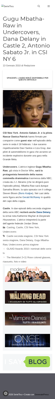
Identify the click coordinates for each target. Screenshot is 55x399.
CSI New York (31, 227)
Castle (19, 227)
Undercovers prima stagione (23, 244)
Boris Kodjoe (25, 193)
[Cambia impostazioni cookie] (5, 393)
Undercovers (9, 231)
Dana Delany (43, 212)
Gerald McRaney (31, 197)
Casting (11, 227)
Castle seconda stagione (20, 236)
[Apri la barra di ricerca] (39, 6)
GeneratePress (42, 394)
